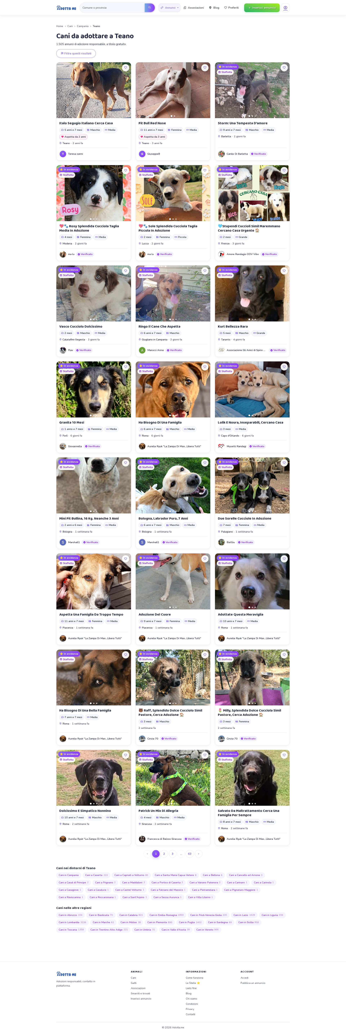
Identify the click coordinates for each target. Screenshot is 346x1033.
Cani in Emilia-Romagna (167, 915)
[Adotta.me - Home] (66, 7)
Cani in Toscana (71, 929)
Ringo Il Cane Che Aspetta (159, 326)
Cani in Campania (69, 875)
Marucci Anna (155, 350)
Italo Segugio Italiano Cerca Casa (86, 123)
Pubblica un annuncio (253, 983)
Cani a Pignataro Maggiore (241, 890)
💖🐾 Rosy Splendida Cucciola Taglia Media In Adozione (89, 228)
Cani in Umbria (144, 929)
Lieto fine (191, 988)
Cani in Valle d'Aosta (176, 929)
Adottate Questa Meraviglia (240, 614)
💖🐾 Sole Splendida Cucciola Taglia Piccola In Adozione (168, 228)
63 (190, 854)
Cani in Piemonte (159, 922)
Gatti (133, 983)
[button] (169, 8)
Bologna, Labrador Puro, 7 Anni (163, 518)
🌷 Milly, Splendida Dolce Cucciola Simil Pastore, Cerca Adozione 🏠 (249, 713)
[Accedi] (285, 7)
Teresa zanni (75, 154)
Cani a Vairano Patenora (205, 882)
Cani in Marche (103, 922)
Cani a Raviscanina (71, 897)
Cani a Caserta (96, 875)
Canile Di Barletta (237, 154)
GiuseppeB (153, 154)
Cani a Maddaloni (133, 882)
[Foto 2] (174, 116)
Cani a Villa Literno (200, 897)
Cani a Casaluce (98, 890)
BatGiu (231, 542)
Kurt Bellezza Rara (233, 326)
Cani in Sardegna (220, 922)
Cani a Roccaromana (103, 897)
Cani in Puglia (190, 922)
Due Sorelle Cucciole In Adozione (244, 518)
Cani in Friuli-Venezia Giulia (208, 915)
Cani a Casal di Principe (73, 882)
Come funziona (194, 978)
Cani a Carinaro (237, 882)
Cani (70, 26)
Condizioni (192, 1004)
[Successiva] (198, 854)
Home (59, 26)
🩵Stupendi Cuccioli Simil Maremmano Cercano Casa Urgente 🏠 (249, 228)
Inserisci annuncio (141, 998)
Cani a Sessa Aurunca (168, 897)
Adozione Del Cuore (155, 614)
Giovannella (75, 446)
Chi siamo (191, 998)
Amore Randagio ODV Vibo (243, 254)
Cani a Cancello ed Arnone (246, 875)
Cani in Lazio (244, 915)
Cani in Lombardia (72, 922)
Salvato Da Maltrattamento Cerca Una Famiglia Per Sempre (248, 813)
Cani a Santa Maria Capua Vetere (175, 875)
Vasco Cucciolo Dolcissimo (80, 326)
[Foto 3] (255, 116)
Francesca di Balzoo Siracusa (164, 839)
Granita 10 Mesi (71, 422)
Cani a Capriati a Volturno (131, 875)
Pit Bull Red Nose (152, 123)
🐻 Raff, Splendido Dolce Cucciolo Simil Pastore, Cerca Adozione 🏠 (170, 713)
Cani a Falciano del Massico (168, 890)
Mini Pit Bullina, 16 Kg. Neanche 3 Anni (89, 518)
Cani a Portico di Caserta (167, 882)
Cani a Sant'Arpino (135, 897)
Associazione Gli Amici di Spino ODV (248, 350)
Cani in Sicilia (248, 922)
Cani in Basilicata (101, 915)
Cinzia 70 (152, 738)
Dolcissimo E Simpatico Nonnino (85, 811)
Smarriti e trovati (140, 993)
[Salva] (125, 67)
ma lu (71, 254)
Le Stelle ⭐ (193, 983)
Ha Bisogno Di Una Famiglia (160, 422)
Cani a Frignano (105, 882)
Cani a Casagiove (70, 890)
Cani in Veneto (207, 929)
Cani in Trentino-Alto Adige (109, 929)
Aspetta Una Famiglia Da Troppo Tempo (91, 614)
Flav (70, 350)
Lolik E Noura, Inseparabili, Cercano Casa (250, 422)
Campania (82, 26)
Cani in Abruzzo (70, 915)
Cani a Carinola (264, 882)
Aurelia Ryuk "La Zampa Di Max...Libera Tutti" (174, 446)
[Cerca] (150, 7)
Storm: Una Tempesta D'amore (243, 123)
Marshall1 (74, 542)
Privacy (190, 1009)
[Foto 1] (171, 116)
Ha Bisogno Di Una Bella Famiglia (85, 710)
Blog (188, 993)
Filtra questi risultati (77, 53)
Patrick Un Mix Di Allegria (158, 811)
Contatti (190, 1014)
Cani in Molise (131, 922)
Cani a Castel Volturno (129, 890)
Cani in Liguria (272, 915)
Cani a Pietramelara (205, 890)
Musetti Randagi (236, 446)
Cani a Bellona (212, 875)
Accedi (244, 978)
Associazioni (138, 988)
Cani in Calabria (131, 915)
